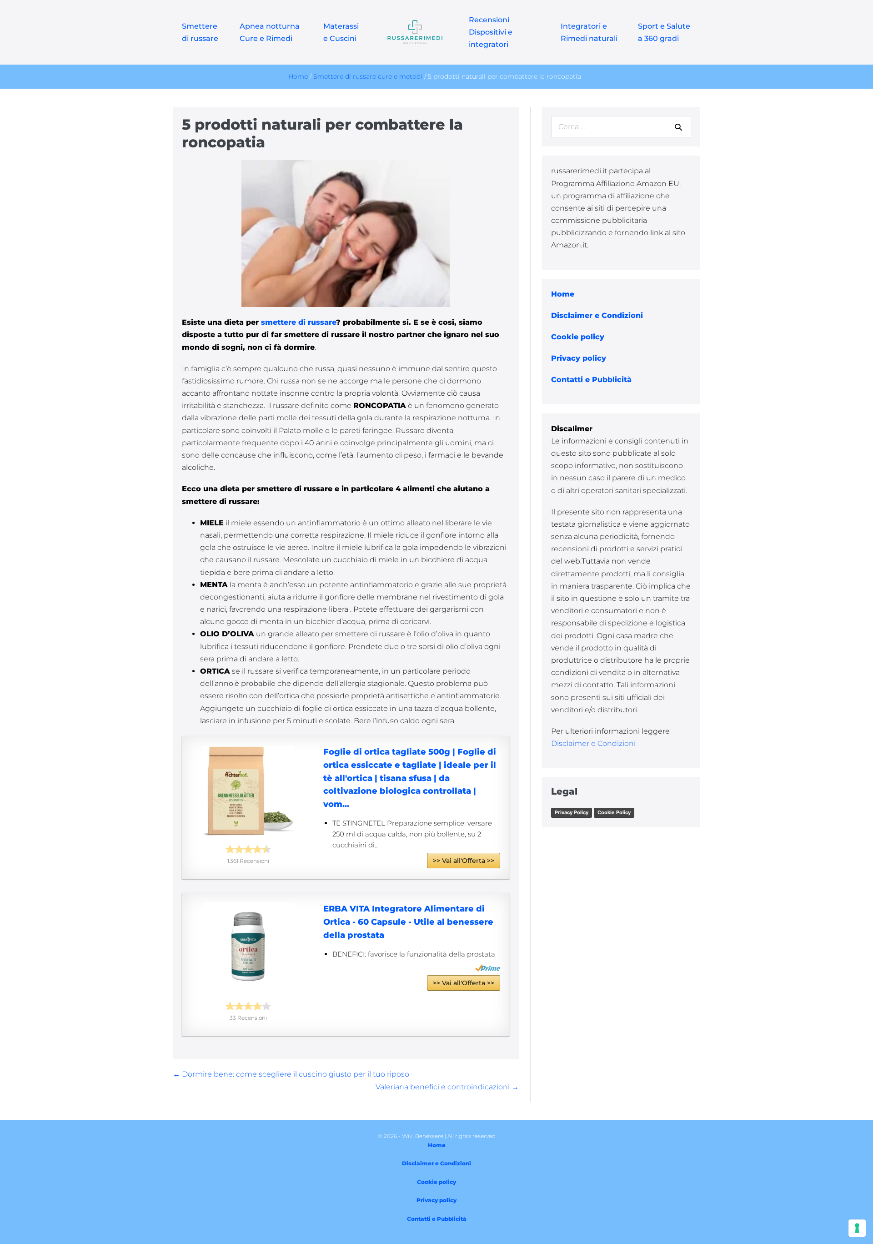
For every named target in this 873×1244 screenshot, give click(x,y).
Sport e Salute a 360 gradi (664, 32)
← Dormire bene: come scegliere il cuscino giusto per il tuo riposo (291, 1074)
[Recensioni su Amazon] (248, 849)
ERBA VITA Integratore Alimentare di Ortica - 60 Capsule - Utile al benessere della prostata (408, 922)
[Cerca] (678, 127)
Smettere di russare (200, 32)
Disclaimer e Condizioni (593, 743)
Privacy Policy (571, 812)
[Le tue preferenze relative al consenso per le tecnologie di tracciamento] (857, 1228)
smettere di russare (297, 322)
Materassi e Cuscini (341, 32)
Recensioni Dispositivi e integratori (490, 32)
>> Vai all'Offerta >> (463, 860)
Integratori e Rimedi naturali (589, 32)
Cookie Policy (614, 812)
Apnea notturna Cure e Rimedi (270, 32)
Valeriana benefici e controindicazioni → (447, 1087)
